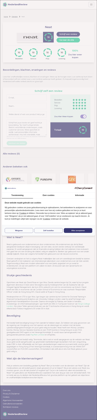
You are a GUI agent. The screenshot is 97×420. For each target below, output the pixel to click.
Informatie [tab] (79, 195)
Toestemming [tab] (17, 195)
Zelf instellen (48, 230)
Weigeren (19, 230)
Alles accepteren (78, 230)
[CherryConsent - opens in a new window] (83, 188)
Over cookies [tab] (48, 195)
